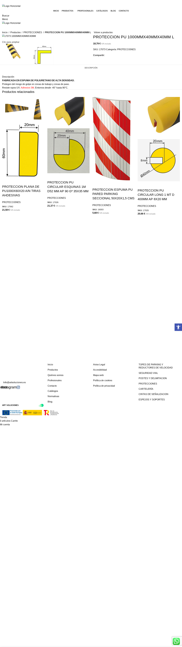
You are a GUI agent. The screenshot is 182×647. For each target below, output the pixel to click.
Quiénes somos (55, 375)
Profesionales (55, 380)
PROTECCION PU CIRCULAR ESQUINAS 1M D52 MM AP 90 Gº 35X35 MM (67, 187)
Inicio (50, 364)
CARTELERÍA (146, 389)
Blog (50, 401)
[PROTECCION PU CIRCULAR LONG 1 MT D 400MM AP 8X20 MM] (159, 118)
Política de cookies (102, 380)
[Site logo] (11, 6)
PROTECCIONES (126, 49)
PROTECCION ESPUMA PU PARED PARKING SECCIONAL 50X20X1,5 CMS (113, 194)
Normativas (53, 396)
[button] (178, 327)
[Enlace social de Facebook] (89, 2)
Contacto (52, 386)
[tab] (91, 68)
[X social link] (109, 55)
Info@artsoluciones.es (14, 382)
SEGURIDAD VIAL (148, 373)
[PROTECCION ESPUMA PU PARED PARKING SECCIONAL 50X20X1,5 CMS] (111, 138)
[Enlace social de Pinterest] (113, 55)
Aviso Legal (99, 364)
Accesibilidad (100, 370)
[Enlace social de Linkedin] (116, 55)
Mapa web (98, 375)
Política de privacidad (104, 386)
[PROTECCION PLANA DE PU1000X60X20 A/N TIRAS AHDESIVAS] (23, 108)
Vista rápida (5, 181)
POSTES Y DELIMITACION (153, 378)
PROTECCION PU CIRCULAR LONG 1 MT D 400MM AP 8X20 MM (156, 195)
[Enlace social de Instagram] (93, 2)
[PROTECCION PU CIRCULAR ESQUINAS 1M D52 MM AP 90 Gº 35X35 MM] (66, 112)
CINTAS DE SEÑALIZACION (153, 394)
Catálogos (53, 391)
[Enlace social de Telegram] (120, 55)
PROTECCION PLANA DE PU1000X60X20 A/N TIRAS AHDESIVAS (21, 191)
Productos (53, 370)
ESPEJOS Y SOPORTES (152, 399)
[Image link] (16, 354)
